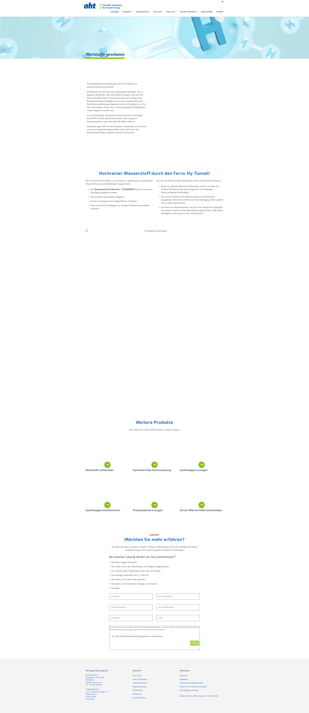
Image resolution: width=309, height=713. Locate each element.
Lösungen (114, 11)
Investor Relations (188, 11)
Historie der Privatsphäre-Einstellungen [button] (193, 687)
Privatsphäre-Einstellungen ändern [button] (191, 683)
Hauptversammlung (139, 687)
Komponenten (142, 11)
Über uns (171, 11)
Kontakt (219, 11)
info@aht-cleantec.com (94, 682)
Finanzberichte (138, 690)
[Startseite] (103, 6)
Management (137, 694)
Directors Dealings (139, 698)
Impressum (183, 675)
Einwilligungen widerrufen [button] (189, 690)
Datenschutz (184, 679)
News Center (207, 11)
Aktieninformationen (140, 683)
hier (131, 630)
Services (158, 11)
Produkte (127, 11)
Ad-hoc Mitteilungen (140, 679)
